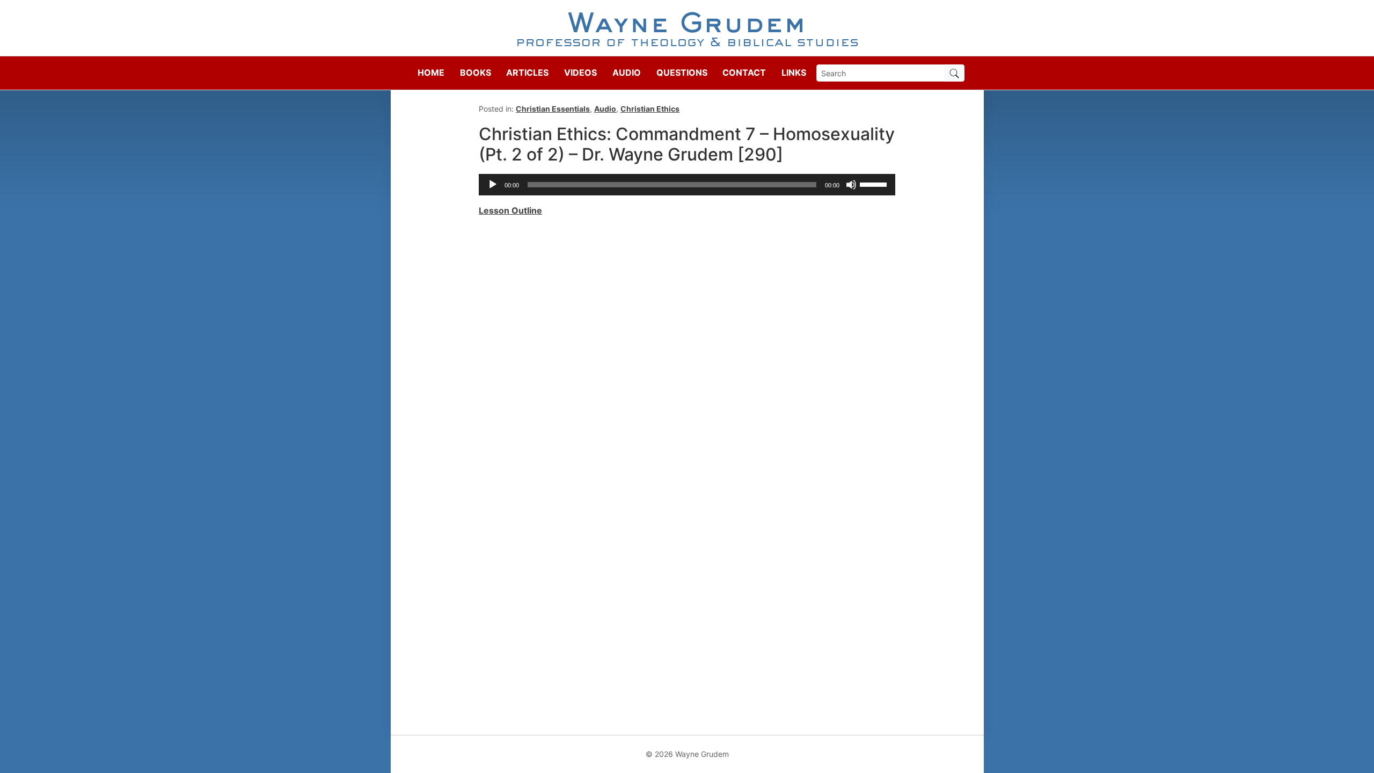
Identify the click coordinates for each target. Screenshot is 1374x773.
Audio (626, 72)
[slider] (875, 183)
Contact (744, 72)
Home (431, 72)
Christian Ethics (649, 108)
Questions (681, 72)
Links (793, 72)
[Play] (492, 184)
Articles (527, 72)
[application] (687, 184)
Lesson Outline (510, 210)
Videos (580, 72)
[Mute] (851, 184)
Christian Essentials (553, 108)
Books (475, 72)
